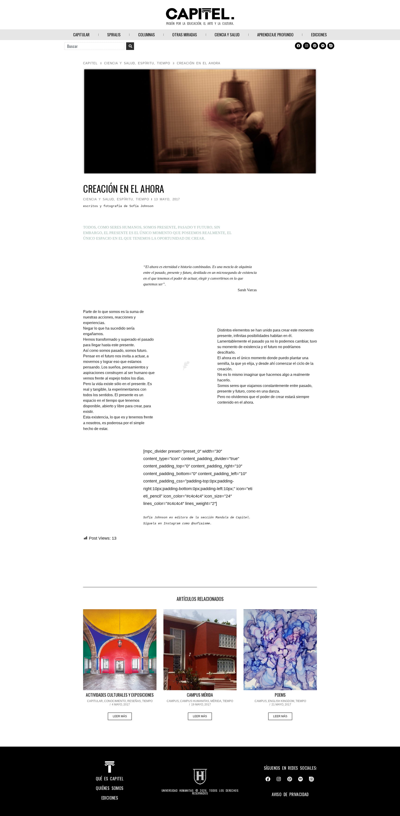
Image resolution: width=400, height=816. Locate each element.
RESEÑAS (134, 701)
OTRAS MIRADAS (184, 34)
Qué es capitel (110, 779)
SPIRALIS (114, 34)
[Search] (130, 46)
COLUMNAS (146, 34)
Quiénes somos (109, 788)
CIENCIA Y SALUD (227, 34)
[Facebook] (298, 45)
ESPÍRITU (146, 63)
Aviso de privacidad (290, 794)
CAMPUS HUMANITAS (194, 701)
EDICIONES (319, 34)
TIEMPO (163, 63)
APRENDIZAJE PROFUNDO (275, 34)
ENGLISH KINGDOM (281, 701)
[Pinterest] (314, 45)
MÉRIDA (215, 701)
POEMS (280, 695)
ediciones (109, 798)
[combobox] (94, 46)
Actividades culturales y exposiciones (120, 695)
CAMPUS (173, 701)
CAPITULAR (81, 34)
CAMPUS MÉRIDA (200, 695)
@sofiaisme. (201, 523)
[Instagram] (306, 45)
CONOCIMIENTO (115, 701)
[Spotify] (322, 45)
